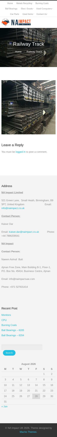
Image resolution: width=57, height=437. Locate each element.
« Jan (4, 406)
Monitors (6, 315)
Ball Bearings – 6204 (12, 335)
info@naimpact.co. (11, 208)
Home (18, 51)
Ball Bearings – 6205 (12, 330)
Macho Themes (28, 432)
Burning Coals (9, 325)
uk (23, 208)
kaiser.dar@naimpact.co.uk (24, 232)
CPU (4, 320)
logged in (20, 151)
